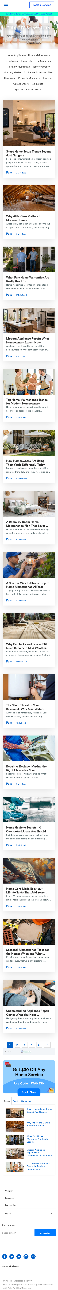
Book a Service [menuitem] (41, 5)
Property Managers (29, 78)
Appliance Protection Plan (38, 72)
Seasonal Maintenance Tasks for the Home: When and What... (27, 951)
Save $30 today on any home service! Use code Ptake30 (29, 13)
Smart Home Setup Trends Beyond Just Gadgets (29, 153)
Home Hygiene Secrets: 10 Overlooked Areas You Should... (27, 829)
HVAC (38, 89)
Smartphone (12, 60)
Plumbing (47, 78)
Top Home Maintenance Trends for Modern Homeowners (27, 401)
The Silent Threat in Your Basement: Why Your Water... (25, 707)
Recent (7, 1101)
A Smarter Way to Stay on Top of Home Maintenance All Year (27, 585)
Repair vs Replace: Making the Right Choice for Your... (26, 768)
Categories (26, 1101)
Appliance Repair (23, 89)
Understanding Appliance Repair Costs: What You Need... (27, 1012)
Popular (16, 1101)
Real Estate (37, 83)
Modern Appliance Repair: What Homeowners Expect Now (27, 340)
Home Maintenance (39, 55)
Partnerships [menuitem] (10, 1205)
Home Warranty (41, 66)
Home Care (27, 60)
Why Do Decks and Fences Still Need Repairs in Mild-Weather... (27, 646)
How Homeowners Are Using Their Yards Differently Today (25, 462)
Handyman (10, 78)
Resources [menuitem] (9, 1198)
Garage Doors (21, 83)
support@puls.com (10, 1266)
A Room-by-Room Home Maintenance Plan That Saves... (27, 524)
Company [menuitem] (9, 1190)
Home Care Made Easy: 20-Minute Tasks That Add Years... (26, 890)
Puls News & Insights (18, 66)
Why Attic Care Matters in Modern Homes (23, 218)
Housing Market (13, 72)
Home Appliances (16, 55)
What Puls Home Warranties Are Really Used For (27, 279)
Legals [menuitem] (8, 1213)
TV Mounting (43, 60)
